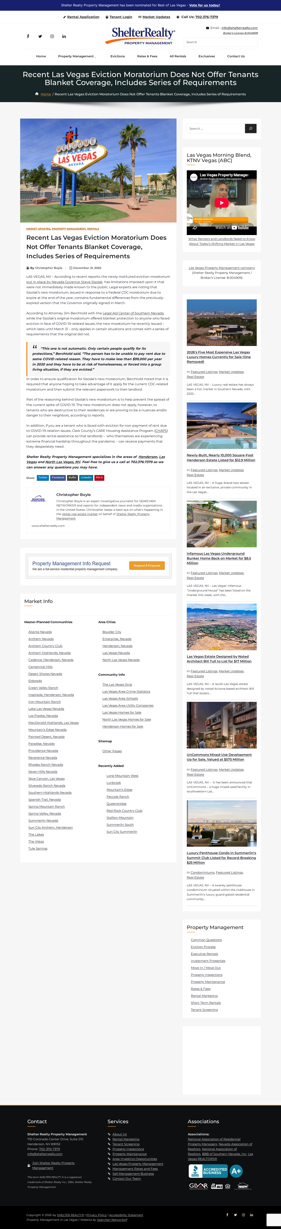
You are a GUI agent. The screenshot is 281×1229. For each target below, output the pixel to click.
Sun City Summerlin (122, 832)
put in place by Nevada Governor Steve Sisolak (64, 282)
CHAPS (161, 431)
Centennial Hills (40, 667)
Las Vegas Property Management (138, 1164)
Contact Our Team (127, 1179)
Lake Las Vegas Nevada (46, 709)
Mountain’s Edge (119, 790)
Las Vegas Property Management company (222, 268)
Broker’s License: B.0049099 (240, 33)
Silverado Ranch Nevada (46, 785)
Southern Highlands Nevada (50, 792)
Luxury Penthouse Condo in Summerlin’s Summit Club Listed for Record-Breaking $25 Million (221, 857)
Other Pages (112, 751)
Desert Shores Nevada (45, 674)
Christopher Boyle (48, 268)
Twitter (42, 477)
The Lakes (36, 834)
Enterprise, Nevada (116, 639)
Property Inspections (206, 975)
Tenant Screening (204, 1010)
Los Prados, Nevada (43, 716)
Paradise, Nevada (41, 744)
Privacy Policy (96, 1215)
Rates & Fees (200, 989)
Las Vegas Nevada (116, 653)
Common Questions (206, 940)
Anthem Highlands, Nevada (49, 653)
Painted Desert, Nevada (46, 737)
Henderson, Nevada (117, 646)
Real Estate (195, 377)
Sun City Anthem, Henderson (50, 827)
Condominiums (203, 872)
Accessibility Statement (126, 1215)
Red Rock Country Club (124, 811)
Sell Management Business (133, 1174)
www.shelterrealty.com (48, 526)
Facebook (58, 477)
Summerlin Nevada (43, 820)
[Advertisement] (222, 1060)
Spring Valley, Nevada (44, 813)
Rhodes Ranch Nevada (45, 765)
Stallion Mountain (120, 818)
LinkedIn (86, 477)
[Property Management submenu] (96, 56)
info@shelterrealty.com (240, 28)
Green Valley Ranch (43, 688)
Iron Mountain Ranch (44, 702)
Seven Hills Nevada (42, 772)
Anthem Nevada (41, 639)
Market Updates (156, 17)
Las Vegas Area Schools (120, 698)
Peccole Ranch (118, 797)
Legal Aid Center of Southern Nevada (133, 313)
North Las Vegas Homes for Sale (126, 719)
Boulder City (111, 632)
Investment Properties (208, 961)
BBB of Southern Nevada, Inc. (224, 1154)
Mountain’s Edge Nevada (47, 730)
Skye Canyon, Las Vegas (46, 779)
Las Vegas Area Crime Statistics (126, 691)
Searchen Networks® (112, 1220)
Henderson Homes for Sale (122, 726)
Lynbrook (114, 783)
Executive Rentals (204, 954)
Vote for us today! (204, 5)
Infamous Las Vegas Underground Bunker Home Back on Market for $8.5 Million (219, 558)
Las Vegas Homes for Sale (121, 712)
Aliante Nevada (40, 632)
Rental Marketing (204, 996)
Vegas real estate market (80, 514)
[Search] (251, 128)
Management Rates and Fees (135, 1169)
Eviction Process (203, 947)
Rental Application (83, 17)
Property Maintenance (208, 982)
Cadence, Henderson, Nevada (50, 660)
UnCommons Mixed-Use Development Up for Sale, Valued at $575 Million (219, 757)
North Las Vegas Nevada (121, 660)
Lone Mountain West (122, 776)
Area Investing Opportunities (135, 1159)
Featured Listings (204, 372)
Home (46, 94)
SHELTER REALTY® (70, 1215)
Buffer (72, 477)
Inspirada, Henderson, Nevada (51, 695)
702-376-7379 (206, 17)
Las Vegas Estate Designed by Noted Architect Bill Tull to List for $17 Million (219, 659)
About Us (120, 1134)
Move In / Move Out (206, 968)
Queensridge (117, 804)
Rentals (93, 228)
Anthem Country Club (45, 646)
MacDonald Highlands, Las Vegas (53, 723)
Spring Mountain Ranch (46, 806)
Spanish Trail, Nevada (44, 799)
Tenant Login (121, 17)
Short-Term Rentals (206, 1003)
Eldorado (35, 681)
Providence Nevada (43, 751)
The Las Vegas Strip (117, 684)
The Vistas (36, 841)
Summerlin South (120, 825)
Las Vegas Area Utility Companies (127, 705)
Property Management (69, 228)
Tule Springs (37, 848)
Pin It (99, 477)
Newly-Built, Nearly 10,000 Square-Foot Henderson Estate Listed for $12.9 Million (221, 457)
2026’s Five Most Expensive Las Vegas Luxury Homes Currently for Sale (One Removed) (219, 357)
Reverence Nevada (42, 758)
